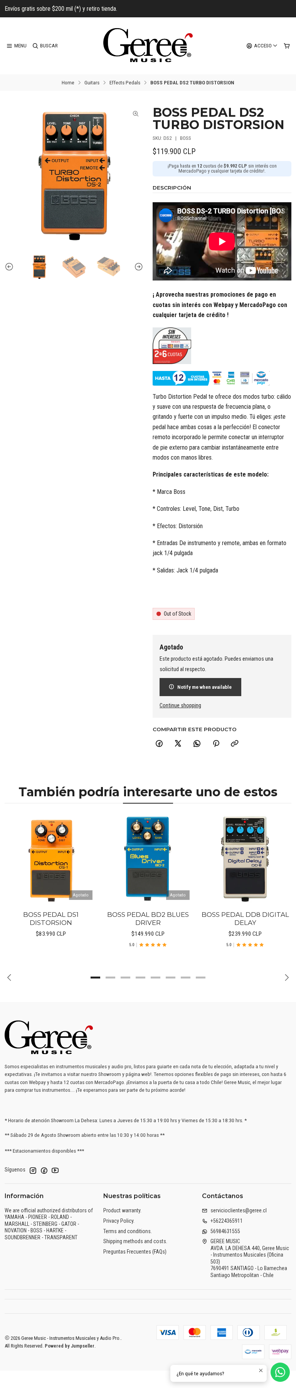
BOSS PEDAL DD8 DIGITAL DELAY (245, 918)
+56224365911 (226, 1221)
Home (68, 83)
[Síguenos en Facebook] (44, 1170)
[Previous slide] (10, 267)
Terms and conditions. (127, 1231)
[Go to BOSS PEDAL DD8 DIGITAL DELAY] (245, 858)
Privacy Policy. (119, 1221)
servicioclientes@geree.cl (238, 1210)
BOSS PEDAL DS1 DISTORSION (51, 918)
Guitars (91, 83)
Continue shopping (180, 705)
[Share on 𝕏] (178, 744)
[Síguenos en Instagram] (33, 1170)
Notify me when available (204, 687)
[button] (95, 977)
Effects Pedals (124, 83)
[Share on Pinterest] (215, 744)
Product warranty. (122, 1210)
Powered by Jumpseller (69, 1346)
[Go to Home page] (148, 46)
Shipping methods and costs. (135, 1241)
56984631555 (225, 1231)
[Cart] (286, 45)
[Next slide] (137, 267)
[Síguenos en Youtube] (55, 1170)
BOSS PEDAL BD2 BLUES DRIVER (148, 918)
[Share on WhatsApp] (197, 744)
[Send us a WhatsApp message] (280, 1372)
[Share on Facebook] (159, 744)
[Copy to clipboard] (234, 744)
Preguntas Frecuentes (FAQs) (134, 1252)
